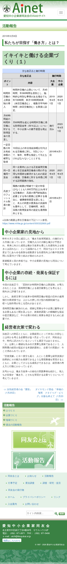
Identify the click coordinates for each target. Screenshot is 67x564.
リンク (57, 496)
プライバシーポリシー (34, 496)
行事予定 (12, 482)
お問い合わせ (32, 503)
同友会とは (13, 475)
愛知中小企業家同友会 (26, 525)
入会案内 (12, 503)
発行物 (16, 489)
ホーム (11, 496)
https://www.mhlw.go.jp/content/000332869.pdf (26, 223)
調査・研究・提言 (52, 482)
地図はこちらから (11, 540)
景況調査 (29, 482)
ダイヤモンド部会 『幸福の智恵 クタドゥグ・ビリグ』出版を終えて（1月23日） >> (49, 394)
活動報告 (49, 475)
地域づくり (11, 419)
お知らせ (31, 475)
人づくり (10, 410)
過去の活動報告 (14, 424)
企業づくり (11, 415)
